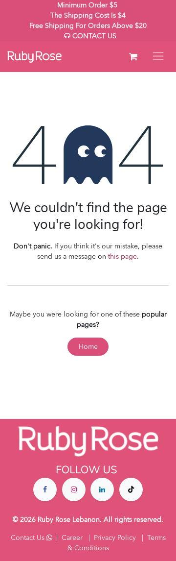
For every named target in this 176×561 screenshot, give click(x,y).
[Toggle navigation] (158, 56)
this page (122, 256)
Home (88, 346)
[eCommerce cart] (133, 57)
